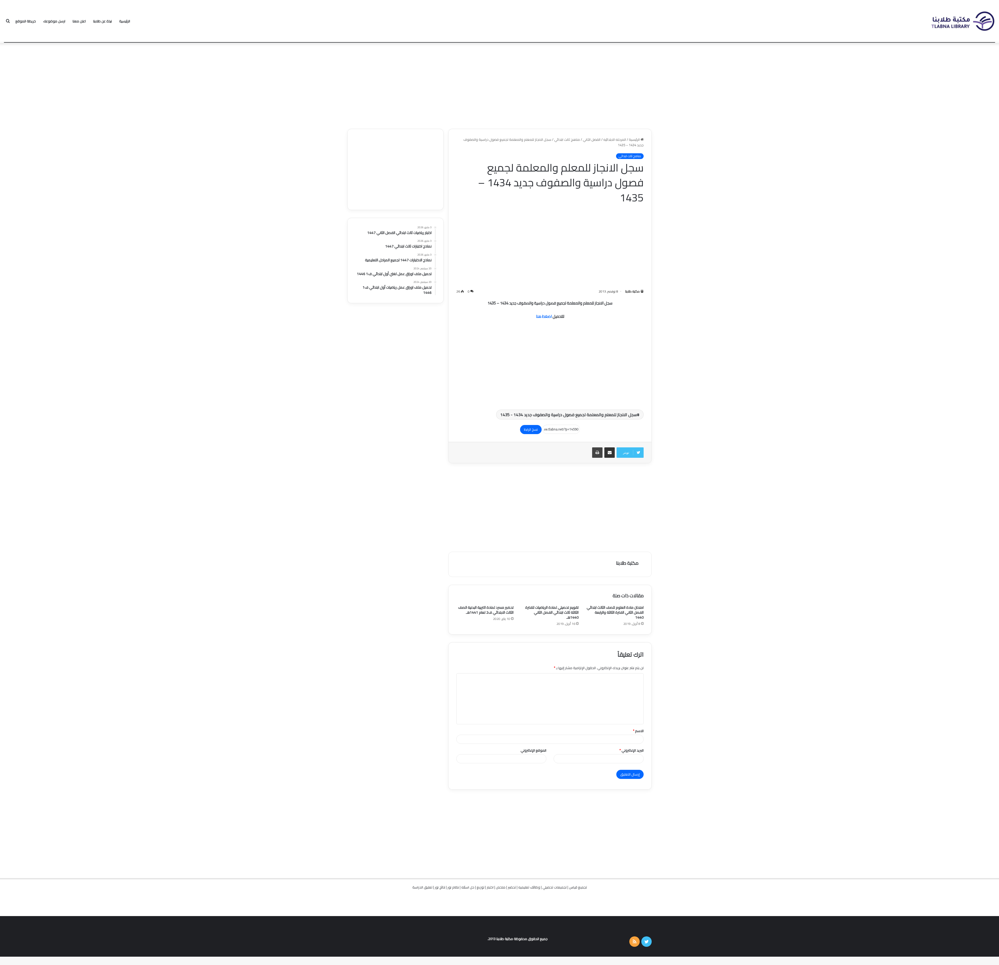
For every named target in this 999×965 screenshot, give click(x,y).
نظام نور (453, 887)
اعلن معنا (79, 21)
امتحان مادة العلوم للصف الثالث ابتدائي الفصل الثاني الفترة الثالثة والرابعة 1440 (615, 612)
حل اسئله (467, 887)
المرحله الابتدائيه (614, 139)
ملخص (500, 887)
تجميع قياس (578, 887)
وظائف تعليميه (529, 887)
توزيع (480, 887)
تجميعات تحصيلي (554, 887)
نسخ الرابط (531, 429)
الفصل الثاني (591, 139)
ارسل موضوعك (54, 21)
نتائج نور (440, 887)
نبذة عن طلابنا (102, 21)
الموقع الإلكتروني (533, 750)
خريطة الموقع (25, 21)
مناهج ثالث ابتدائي (567, 139)
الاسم (638, 731)
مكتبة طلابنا (632, 291)
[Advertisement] (499, 84)
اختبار (490, 887)
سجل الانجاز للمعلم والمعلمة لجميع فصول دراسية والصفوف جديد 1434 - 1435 (568, 414)
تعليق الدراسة (422, 887)
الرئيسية (124, 21)
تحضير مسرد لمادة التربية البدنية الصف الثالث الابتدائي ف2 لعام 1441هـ (486, 610)
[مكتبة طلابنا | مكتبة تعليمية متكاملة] (962, 21)
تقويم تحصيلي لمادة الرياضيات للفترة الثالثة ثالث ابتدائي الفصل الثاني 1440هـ (552, 612)
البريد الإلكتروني (631, 750)
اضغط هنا (544, 316)
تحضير (512, 887)
